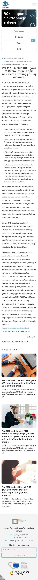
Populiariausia (19, 31)
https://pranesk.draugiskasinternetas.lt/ (15, 328)
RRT (34, 337)
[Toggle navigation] (34, 5)
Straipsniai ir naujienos (16, 58)
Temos (25, 42)
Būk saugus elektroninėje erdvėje (15, 18)
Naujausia (19, 37)
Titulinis (5, 58)
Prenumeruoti (18, 555)
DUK (19, 49)
